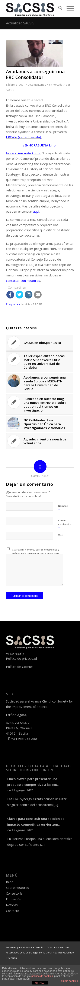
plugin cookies (69, 981)
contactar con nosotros (23, 280)
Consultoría (14, 893)
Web (60, 535)
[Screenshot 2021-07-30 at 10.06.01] (34, 53)
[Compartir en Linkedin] (28, 294)
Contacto (12, 910)
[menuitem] (58, 8)
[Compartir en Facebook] (10, 294)
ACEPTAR (40, 983)
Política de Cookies (19, 666)
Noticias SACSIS (32, 304)
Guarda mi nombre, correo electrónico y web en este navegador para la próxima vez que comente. (35, 553)
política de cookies (42, 976)
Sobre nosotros (17, 887)
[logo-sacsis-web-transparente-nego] (33, 8)
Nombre (63, 508)
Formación (13, 899)
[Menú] (68, 8)
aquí (36, 211)
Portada (58, 85)
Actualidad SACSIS (20, 23)
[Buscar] (58, 8)
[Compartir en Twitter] (19, 294)
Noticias (12, 905)
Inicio (9, 882)
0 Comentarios (37, 85)
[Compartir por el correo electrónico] (38, 294)
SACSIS (10, 90)
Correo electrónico (64, 524)
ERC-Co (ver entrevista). (24, 137)
